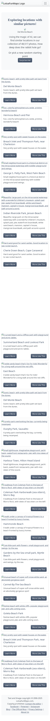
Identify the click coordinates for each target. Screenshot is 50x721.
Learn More (10, 100)
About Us (25, 712)
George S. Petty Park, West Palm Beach (24, 173)
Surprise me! (25, 60)
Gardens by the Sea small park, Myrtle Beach (23, 554)
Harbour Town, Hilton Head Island (21, 460)
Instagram (35, 706)
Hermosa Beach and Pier (16, 115)
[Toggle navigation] (45, 3)
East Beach (9, 371)
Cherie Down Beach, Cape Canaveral (22, 250)
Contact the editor (33, 703)
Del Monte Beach (12, 86)
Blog (8, 709)
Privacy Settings (35, 709)
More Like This (38, 100)
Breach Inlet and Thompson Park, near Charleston (24, 143)
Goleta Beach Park (13, 613)
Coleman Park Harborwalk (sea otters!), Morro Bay (24, 494)
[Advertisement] (25, 300)
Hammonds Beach (13, 523)
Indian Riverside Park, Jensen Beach (22, 213)
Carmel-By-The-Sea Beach (17, 584)
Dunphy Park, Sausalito (15, 428)
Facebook (14, 706)
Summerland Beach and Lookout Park (23, 342)
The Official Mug (19, 709)
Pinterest (25, 706)
